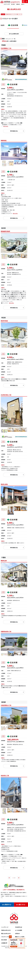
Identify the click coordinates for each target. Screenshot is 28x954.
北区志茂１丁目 (5, 775)
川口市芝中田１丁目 (6, 395)
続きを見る (5, 126)
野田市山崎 (4, 560)
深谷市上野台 (4, 484)
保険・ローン (19, 14)
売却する (22, 4)
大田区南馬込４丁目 (6, 705)
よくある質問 (18, 930)
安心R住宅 (13, 4)
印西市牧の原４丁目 (6, 631)
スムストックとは (7, 4)
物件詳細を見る (14, 131)
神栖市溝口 (4, 140)
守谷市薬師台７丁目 (6, 48)
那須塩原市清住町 (5, 231)
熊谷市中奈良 (4, 321)
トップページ (4, 927)
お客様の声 (18, 4)
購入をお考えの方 (6, 933)
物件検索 (2, 14)
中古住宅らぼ (18, 927)
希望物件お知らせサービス (10, 14)
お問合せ (17, 933)
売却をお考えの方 (6, 930)
